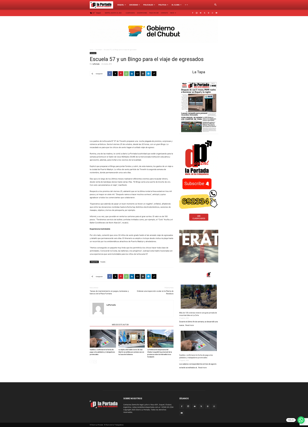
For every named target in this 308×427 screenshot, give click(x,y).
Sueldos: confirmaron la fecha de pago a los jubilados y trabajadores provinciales (102, 352)
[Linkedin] (131, 73)
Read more (189, 325)
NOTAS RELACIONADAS (100, 325)
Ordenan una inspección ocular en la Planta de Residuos (155, 292)
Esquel (120, 5)
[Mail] (200, 13)
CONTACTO (164, 13)
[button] (215, 5)
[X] (204, 13)
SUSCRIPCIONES (142, 13)
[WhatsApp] (212, 13)
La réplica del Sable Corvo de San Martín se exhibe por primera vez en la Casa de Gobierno (131, 352)
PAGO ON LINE (154, 13)
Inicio (91, 50)
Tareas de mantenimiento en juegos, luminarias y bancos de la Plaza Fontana (109, 292)
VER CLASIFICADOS (198, 217)
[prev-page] (91, 361)
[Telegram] (148, 73)
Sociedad (133, 5)
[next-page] (95, 361)
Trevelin (102, 262)
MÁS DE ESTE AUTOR (120, 325)
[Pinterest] (120, 73)
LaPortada (96, 64)
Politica (162, 5)
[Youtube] (216, 13)
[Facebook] (192, 13)
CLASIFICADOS (130, 13)
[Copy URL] (154, 73)
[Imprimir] (143, 73)
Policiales (148, 5)
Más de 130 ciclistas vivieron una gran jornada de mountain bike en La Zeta (198, 314)
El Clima (176, 5)
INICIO (172, 13)
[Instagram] (196, 13)
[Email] (137, 73)
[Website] (208, 13)
